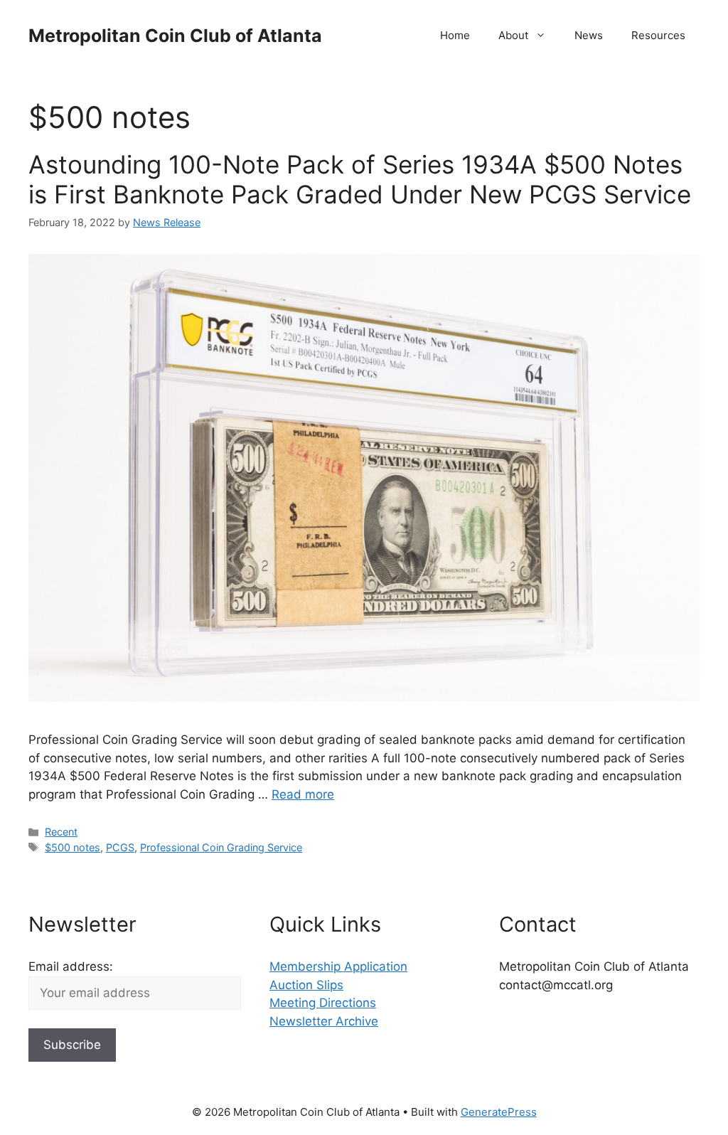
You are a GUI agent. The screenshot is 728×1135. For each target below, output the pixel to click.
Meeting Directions (322, 1003)
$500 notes (72, 847)
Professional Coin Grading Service (221, 847)
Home (455, 35)
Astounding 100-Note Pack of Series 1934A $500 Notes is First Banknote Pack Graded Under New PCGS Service (359, 179)
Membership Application (338, 966)
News (588, 35)
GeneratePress (499, 1112)
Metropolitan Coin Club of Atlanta (175, 35)
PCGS (120, 847)
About (513, 35)
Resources (658, 35)
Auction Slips (306, 985)
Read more (303, 794)
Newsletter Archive (323, 1021)
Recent (61, 832)
